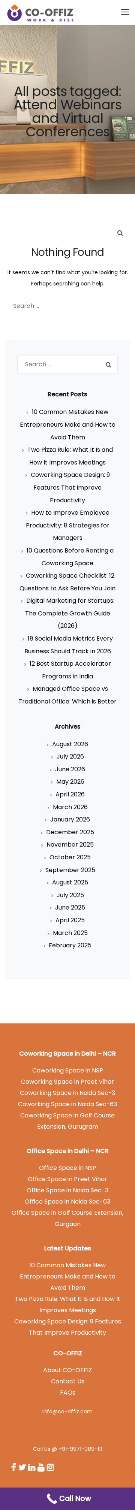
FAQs (67, 1392)
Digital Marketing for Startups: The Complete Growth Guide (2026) (69, 613)
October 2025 (70, 857)
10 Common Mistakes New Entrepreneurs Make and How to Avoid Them (68, 424)
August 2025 (70, 882)
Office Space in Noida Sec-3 (67, 1190)
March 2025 (70, 933)
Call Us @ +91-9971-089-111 (67, 1449)
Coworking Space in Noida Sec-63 (67, 1104)
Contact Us (67, 1381)
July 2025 (70, 895)
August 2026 (70, 744)
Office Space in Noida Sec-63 (67, 1201)
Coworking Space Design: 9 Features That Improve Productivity (70, 487)
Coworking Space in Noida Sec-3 (67, 1093)
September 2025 (70, 870)
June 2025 (70, 907)
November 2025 (70, 844)
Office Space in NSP (67, 1167)
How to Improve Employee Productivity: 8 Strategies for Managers (68, 525)
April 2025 (70, 920)
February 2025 (70, 945)
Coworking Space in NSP (67, 1070)
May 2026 (70, 781)
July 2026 (70, 756)
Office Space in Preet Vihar (67, 1179)
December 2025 (70, 832)
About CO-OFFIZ (67, 1370)
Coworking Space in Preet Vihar (67, 1081)
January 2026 (70, 819)
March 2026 (70, 807)
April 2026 (70, 794)
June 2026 (70, 769)
